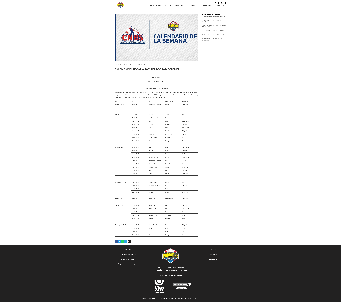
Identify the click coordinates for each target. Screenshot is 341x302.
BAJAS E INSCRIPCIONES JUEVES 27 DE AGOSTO (213, 16)
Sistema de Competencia (128, 254)
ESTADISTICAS (220, 5)
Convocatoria (128, 249)
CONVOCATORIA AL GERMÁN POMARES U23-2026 (213, 34)
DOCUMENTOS (206, 5)
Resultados (213, 264)
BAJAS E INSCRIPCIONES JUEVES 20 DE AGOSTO (213, 30)
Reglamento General (127, 259)
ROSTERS (168, 5)
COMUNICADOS (155, 5)
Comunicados (213, 254)
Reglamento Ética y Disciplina (127, 264)
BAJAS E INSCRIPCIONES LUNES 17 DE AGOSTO (213, 38)
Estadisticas (213, 259)
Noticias (213, 249)
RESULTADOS (179, 5)
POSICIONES (193, 5)
